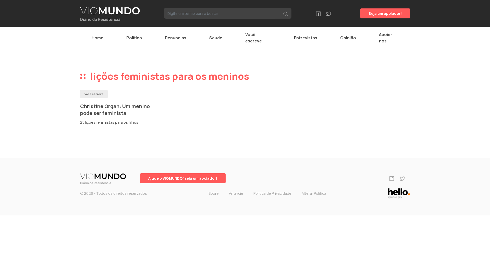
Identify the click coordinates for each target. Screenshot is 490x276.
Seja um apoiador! (385, 13)
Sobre (214, 193)
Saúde (215, 38)
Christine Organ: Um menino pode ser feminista (115, 110)
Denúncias (175, 38)
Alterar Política (314, 193)
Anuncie (236, 193)
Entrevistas (305, 38)
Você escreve (253, 38)
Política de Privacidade (272, 193)
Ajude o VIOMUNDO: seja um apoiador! (182, 178)
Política (134, 38)
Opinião (348, 38)
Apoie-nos (385, 38)
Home (97, 38)
